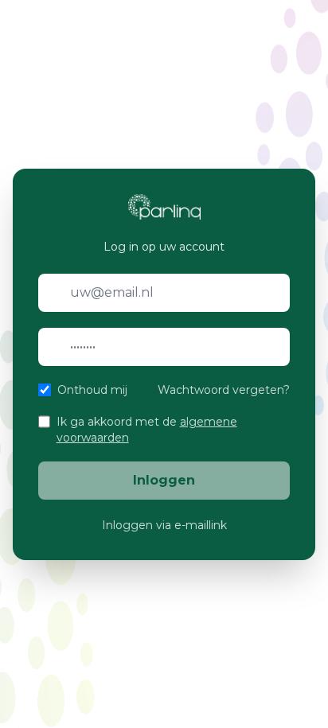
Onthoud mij (92, 390)
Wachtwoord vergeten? (224, 390)
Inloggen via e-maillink (164, 525)
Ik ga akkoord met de (147, 430)
